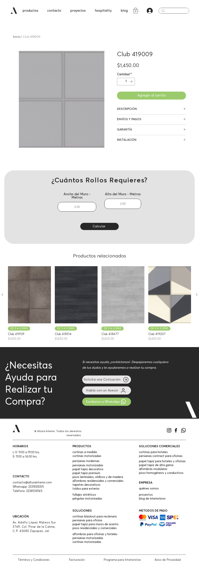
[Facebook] (176, 430)
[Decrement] (120, 81)
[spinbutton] (126, 81)
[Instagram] (169, 430)
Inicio (16, 36)
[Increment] (131, 81)
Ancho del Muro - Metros (77, 196)
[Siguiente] (196, 294)
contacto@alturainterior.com (32, 482)
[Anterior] (2, 294)
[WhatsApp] (183, 430)
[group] (99, 303)
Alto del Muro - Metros (123, 194)
